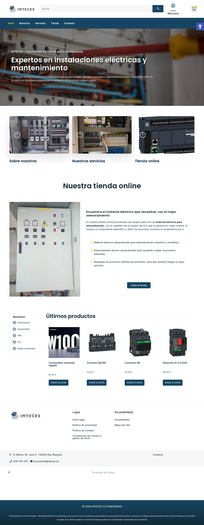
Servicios (40, 23)
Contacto (69, 23)
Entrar (173, 10)
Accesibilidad (122, 419)
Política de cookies (83, 430)
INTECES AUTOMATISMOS (107, 506)
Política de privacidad (84, 425)
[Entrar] (173, 6)
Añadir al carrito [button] (58, 382)
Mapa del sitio (122, 425)
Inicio (11, 23)
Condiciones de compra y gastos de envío (87, 437)
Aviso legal (78, 419)
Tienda (55, 23)
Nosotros (24, 23)
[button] (200, 26)
